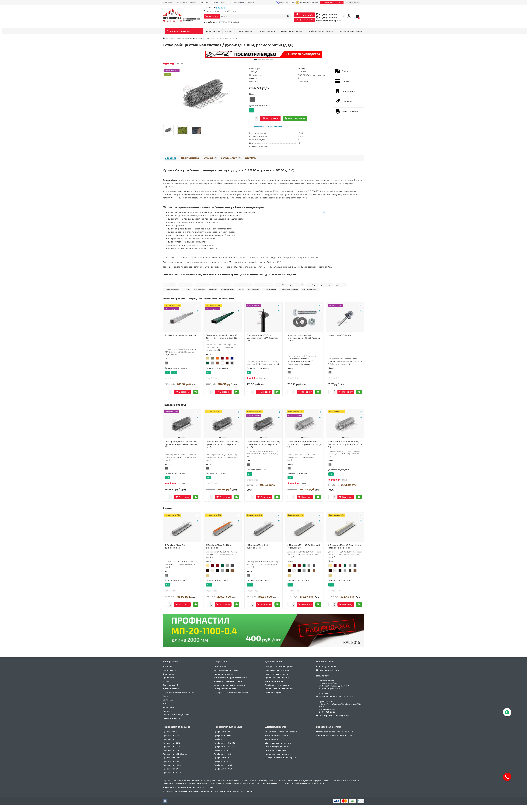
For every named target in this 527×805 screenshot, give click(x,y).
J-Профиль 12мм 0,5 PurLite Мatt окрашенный (304, 546)
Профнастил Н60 (222, 735)
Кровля (228, 31)
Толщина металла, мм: (176, 368)
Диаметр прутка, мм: (259, 106)
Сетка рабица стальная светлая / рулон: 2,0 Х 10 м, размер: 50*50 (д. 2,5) (263, 444)
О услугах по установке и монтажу (231, 692)
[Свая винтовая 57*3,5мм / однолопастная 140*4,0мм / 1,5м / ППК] (263, 318)
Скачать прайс (305, 15)
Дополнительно (274, 661)
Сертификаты (181, 2)
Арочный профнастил (291, 31)
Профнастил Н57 (222, 732)
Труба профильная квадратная (180, 335)
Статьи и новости (171, 718)
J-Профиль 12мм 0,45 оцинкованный (257, 546)
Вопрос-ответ (230, 158)
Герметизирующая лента (277, 746)
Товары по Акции (304, 19)
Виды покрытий (170, 685)
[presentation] (163, 348)
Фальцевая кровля (274, 692)
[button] (255, 59)
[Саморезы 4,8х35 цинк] (345, 318)
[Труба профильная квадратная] (182, 318)
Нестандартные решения (351, 31)
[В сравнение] (197, 311)
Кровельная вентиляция (277, 677)
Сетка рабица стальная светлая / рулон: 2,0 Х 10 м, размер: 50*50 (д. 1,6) (222, 444)
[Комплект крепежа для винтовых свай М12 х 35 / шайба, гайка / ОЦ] (304, 318)
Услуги (166, 681)
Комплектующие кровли (277, 674)
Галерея (250, 2)
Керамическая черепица (277, 670)
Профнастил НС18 (171, 746)
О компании (168, 2)
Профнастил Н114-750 (224, 746)
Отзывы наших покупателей (176, 715)
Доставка (193, 2)
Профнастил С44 (171, 769)
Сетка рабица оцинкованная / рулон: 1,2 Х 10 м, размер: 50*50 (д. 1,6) (304, 444)
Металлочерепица (274, 681)
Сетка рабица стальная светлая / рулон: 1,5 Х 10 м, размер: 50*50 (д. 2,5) (182, 444)
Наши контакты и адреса (332, 2)
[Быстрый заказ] (195, 392)
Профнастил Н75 (222, 739)
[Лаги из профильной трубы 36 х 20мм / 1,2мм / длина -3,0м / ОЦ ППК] (222, 318)
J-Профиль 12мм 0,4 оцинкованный (175, 546)
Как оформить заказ (224, 674)
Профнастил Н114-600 (224, 743)
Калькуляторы (213, 31)
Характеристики (190, 158)
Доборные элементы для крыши (281, 758)
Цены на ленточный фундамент (229, 685)
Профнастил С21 (171, 761)
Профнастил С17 (171, 739)
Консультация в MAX (287, 2)
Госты (165, 696)
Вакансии (167, 666)
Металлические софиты (276, 735)
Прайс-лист (168, 677)
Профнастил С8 (170, 732)
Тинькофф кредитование (309, 2)
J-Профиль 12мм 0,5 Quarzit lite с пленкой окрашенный (344, 546)
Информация (170, 661)
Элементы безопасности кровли (281, 732)
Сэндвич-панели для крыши (279, 689)
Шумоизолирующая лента (278, 743)
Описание (170, 158)
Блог (222, 2)
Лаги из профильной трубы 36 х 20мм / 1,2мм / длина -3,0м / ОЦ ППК (222, 338)
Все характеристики (258, 146)
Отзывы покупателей (235, 2)
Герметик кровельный (276, 750)
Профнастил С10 (171, 735)
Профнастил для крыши (277, 685)
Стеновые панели (266, 31)
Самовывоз (204, 2)
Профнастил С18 (171, 750)
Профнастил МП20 (172, 758)
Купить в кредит (171, 689)
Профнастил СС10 (171, 743)
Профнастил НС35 (172, 765)
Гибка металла (221, 666)
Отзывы (210, 158)
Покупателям (221, 661)
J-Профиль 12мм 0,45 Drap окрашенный (219, 546)
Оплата (215, 2)
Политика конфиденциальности (178, 692)
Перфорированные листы (320, 31)
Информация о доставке (226, 670)
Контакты (167, 711)
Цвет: (251, 94)
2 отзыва (178, 64)
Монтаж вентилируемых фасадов (230, 677)
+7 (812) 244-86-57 (328, 14)
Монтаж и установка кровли (228, 681)
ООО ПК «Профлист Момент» (311, 75)
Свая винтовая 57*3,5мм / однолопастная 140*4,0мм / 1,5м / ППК (263, 338)
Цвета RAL (168, 700)
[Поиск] (288, 16)
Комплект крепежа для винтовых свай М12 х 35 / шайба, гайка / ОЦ (304, 338)
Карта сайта (168, 707)
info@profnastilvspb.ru (328, 20)
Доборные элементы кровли (279, 666)
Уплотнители (271, 739)
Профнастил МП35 (223, 750)
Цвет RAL (250, 158)
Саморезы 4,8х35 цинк (339, 335)
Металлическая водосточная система (334, 732)
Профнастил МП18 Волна (175, 754)
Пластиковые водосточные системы (334, 735)
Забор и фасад (245, 31)
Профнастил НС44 (172, 772)
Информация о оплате (225, 689)
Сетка (170, 38)
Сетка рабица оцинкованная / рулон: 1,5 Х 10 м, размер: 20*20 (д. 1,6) (345, 444)
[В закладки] (197, 306)
